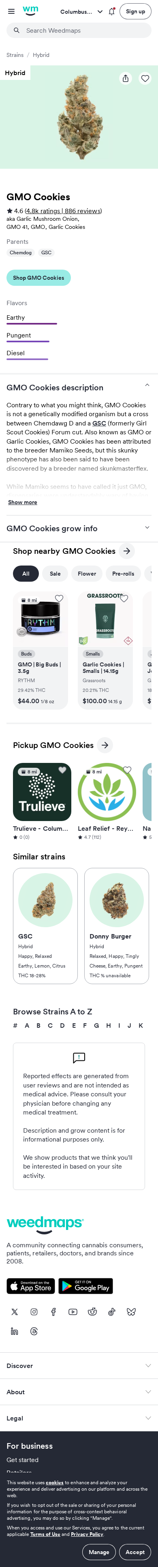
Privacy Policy (87, 1534)
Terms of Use (45, 1534)
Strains (14, 55)
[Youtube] (73, 1312)
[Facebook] (53, 1312)
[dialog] (79, 1520)
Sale (55, 573)
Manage (99, 1552)
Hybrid (41, 55)
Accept (135, 1552)
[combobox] (84, 30)
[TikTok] (112, 1312)
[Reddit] (92, 1312)
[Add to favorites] (59, 599)
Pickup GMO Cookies (53, 746)
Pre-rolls (123, 573)
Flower (87, 573)
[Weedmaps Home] (30, 11)
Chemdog (21, 252)
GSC (46, 252)
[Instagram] (34, 1312)
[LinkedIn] (14, 1331)
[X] (14, 1312)
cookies (55, 1482)
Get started (22, 1460)
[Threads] (34, 1331)
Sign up (135, 11)
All (26, 573)
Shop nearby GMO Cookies (64, 552)
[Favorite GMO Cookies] (145, 78)
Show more (22, 503)
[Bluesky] (131, 1312)
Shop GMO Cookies (38, 277)
